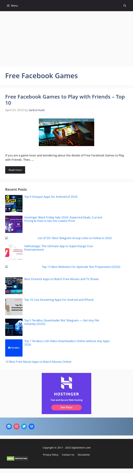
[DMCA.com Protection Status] (17, 459)
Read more (15, 170)
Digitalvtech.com (81, 447)
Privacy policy (50, 454)
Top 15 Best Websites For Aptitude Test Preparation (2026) (81, 267)
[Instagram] (16, 426)
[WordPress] (32, 426)
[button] (125, 5)
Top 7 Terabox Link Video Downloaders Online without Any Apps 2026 (67, 342)
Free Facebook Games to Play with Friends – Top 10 (65, 99)
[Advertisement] (66, 37)
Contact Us (68, 454)
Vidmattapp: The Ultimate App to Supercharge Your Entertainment (58, 247)
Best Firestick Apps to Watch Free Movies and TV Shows (61, 279)
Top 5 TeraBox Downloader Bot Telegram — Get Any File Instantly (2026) (61, 322)
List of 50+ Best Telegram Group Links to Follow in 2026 (75, 238)
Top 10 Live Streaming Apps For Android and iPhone (59, 300)
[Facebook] (9, 426)
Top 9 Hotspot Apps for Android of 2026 (51, 197)
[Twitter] (24, 426)
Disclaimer (84, 454)
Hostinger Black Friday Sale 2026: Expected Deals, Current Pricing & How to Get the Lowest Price (63, 219)
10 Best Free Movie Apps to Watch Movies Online (38, 362)
